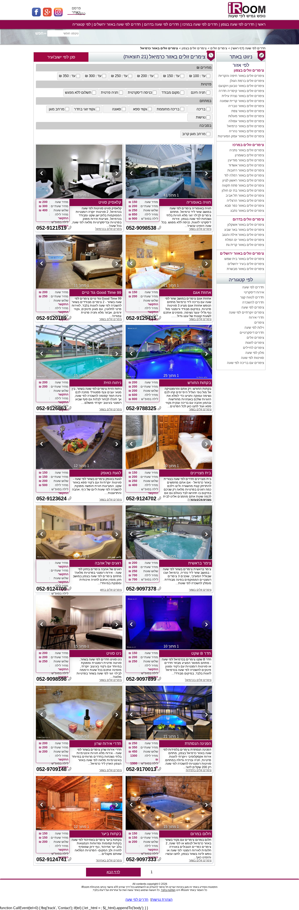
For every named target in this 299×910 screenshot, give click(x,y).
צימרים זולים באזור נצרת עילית (243, 96)
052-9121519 (51, 228)
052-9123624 (51, 498)
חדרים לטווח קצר (252, 297)
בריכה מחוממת (168, 109)
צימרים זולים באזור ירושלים (242, 253)
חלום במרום (200, 834)
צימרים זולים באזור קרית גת (245, 245)
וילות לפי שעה (254, 327)
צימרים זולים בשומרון (249, 155)
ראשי (262, 24)
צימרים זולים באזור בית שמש (244, 259)
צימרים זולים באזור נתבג (247, 210)
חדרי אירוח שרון (107, 743)
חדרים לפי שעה (255, 48)
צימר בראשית (199, 563)
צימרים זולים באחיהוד (109, 860)
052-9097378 (141, 589)
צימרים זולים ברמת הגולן (247, 81)
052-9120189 (51, 318)
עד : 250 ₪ (119, 76)
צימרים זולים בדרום (248, 219)
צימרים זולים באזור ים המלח (244, 240)
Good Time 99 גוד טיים (101, 292)
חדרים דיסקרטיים (252, 332)
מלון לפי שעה (254, 352)
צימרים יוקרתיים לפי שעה (246, 312)
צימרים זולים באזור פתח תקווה (243, 185)
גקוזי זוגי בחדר (84, 109)
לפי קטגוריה (81, 24)
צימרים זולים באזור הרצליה (245, 200)
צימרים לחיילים (253, 347)
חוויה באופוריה (198, 202)
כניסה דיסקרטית (140, 92)
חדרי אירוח (256, 317)
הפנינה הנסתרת (198, 743)
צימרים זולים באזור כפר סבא (244, 205)
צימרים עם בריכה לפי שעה (245, 363)
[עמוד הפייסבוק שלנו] (37, 15)
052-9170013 (141, 769)
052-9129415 (141, 318)
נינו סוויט (113, 653)
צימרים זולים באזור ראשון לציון (243, 180)
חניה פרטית (109, 92)
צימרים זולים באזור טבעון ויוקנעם (241, 86)
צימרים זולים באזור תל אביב (245, 195)
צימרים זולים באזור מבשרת (245, 269)
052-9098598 (51, 679)
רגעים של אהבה (108, 563)
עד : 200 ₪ (145, 76)
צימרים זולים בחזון (111, 589)
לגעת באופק (111, 473)
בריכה (201, 109)
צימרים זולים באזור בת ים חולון (243, 190)
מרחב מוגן (56, 109)
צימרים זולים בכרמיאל (108, 229)
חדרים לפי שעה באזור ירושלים (117, 24)
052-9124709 (51, 589)
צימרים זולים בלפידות (198, 770)
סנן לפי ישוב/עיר (61, 57)
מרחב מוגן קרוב (194, 134)
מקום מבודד (170, 92)
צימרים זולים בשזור (200, 229)
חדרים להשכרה (253, 302)
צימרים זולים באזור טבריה (246, 106)
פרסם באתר (76, 10)
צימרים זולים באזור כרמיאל (245, 126)
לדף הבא (113, 872)
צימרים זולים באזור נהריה (246, 131)
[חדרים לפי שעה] (247, 19)
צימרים (259, 322)
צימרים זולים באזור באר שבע (244, 229)
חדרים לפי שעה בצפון (237, 24)
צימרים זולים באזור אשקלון (245, 224)
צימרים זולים (218, 48)
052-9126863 (51, 408)
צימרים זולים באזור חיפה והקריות (241, 76)
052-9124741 (51, 859)
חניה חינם (198, 92)
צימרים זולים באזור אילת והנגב (243, 234)
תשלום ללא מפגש (78, 92)
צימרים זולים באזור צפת (247, 111)
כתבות (80, 14)
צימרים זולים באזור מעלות (246, 116)
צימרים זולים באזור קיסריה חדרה (241, 91)
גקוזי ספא (140, 109)
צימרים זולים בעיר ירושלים (246, 264)
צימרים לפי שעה (252, 307)
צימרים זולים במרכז (248, 145)
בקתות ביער (111, 834)
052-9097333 (141, 859)
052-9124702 (141, 498)
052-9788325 (141, 408)
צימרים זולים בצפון (194, 48)
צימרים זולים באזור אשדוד (246, 165)
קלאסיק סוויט (109, 202)
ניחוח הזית (112, 383)
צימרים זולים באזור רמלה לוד (244, 175)
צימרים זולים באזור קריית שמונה (242, 101)
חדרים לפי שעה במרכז (200, 24)
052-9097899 (141, 679)
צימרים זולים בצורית (199, 499)
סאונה (116, 109)
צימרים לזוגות (254, 342)
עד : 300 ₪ (93, 76)
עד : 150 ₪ (171, 76)
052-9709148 (51, 769)
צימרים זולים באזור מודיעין (246, 160)
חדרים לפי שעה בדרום (161, 24)
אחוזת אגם (202, 292)
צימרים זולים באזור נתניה (246, 150)
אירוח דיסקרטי (254, 292)
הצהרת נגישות (161, 899)
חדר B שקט (201, 653)
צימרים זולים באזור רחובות (245, 170)
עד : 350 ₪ (67, 76)
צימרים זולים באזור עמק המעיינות (241, 136)
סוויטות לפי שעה (252, 358)
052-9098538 (141, 228)
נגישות (201, 117)
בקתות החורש (199, 383)
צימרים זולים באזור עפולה (246, 121)
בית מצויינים (200, 473)
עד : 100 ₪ (197, 76)
